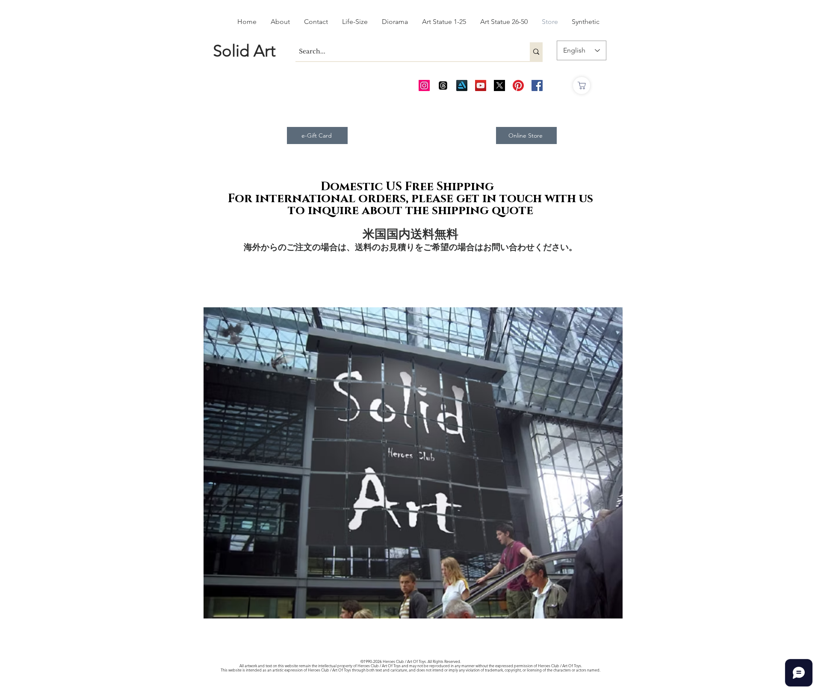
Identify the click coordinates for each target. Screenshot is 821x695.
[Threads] (443, 85)
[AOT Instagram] (424, 85)
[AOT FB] (537, 85)
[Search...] (536, 51)
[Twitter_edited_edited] (499, 85)
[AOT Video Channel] (480, 85)
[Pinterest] (518, 85)
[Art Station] (461, 85)
